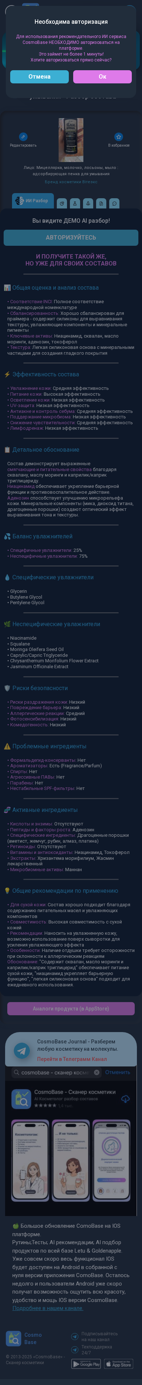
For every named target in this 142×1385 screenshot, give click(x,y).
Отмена (39, 76)
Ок (102, 76)
